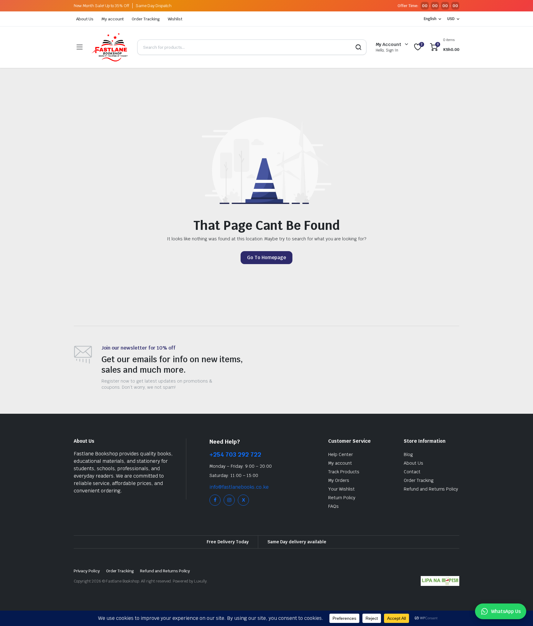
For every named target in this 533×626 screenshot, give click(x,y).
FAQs (333, 506)
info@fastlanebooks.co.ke (239, 487)
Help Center (340, 454)
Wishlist (175, 19)
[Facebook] (215, 500)
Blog (408, 454)
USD (451, 18)
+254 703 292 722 (235, 454)
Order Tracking (146, 19)
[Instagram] (229, 500)
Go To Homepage (266, 257)
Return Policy (341, 497)
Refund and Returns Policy (431, 489)
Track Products (343, 472)
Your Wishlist (341, 489)
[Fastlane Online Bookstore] (110, 47)
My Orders (338, 480)
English (430, 18)
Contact (412, 472)
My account (112, 19)
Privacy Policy (87, 571)
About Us (84, 19)
